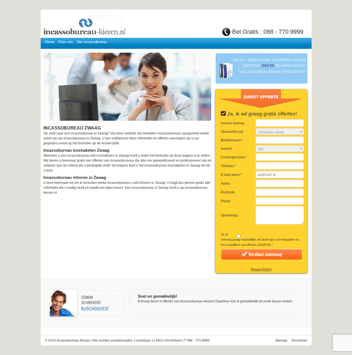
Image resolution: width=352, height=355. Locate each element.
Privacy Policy (261, 269)
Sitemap (281, 340)
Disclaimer (299, 340)
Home (49, 42)
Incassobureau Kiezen (84, 24)
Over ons (65, 42)
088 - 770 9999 (283, 31)
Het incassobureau (92, 42)
